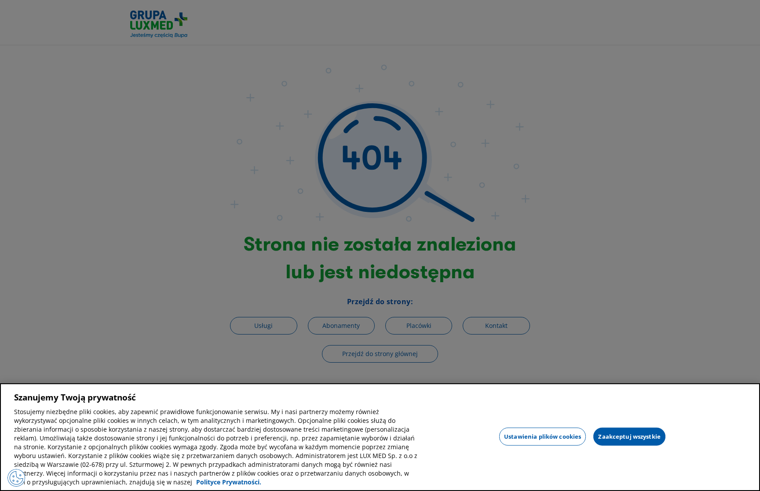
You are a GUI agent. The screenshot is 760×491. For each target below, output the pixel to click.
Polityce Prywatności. (228, 482)
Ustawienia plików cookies (542, 436)
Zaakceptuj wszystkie (629, 436)
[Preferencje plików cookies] (16, 478)
